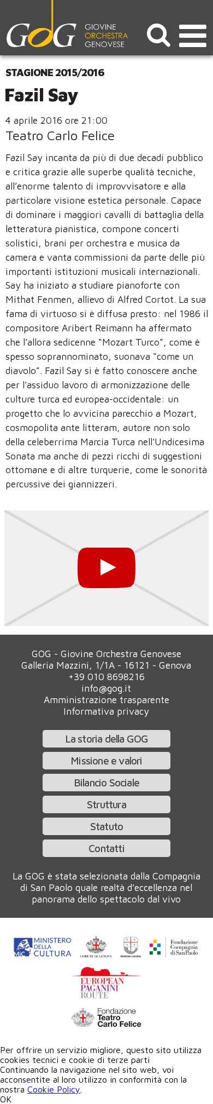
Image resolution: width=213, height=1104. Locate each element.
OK (5, 1099)
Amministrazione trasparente (106, 699)
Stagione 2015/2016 (54, 72)
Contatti (106, 848)
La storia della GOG (107, 738)
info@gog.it (106, 688)
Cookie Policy (53, 1089)
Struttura (106, 804)
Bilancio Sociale (106, 782)
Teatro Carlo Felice (60, 135)
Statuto (106, 826)
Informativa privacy (106, 711)
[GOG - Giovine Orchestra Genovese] (68, 23)
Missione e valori (106, 760)
